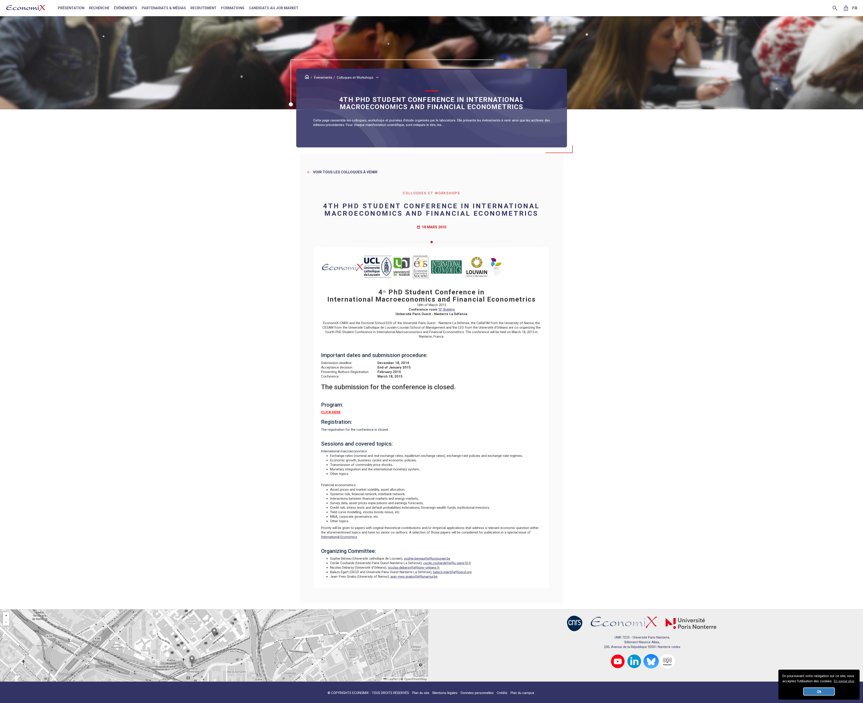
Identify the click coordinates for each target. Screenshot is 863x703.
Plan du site (420, 693)
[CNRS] (575, 623)
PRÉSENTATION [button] (71, 8)
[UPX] (691, 623)
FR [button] (855, 8)
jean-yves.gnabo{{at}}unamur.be (414, 577)
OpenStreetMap (415, 679)
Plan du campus (522, 693)
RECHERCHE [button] (99, 8)
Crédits (502, 693)
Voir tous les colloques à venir (341, 172)
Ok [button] (819, 691)
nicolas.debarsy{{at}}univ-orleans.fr (414, 568)
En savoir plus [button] (844, 681)
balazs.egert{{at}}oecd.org (452, 572)
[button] (214, 632)
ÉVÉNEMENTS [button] (125, 8)
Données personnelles (477, 693)
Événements (323, 78)
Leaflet (392, 679)
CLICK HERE (331, 412)
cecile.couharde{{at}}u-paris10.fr (447, 563)
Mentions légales (445, 693)
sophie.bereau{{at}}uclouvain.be (427, 558)
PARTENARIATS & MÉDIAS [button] (164, 8)
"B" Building (446, 309)
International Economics (339, 537)
